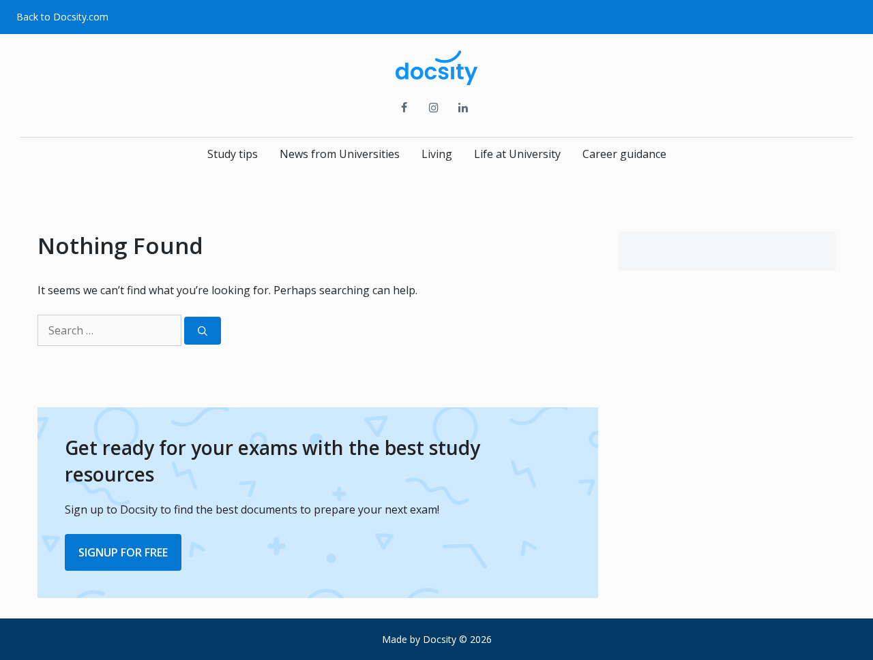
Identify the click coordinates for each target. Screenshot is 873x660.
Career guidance (624, 153)
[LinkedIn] (463, 108)
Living (436, 153)
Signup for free (123, 552)
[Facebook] (404, 108)
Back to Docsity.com (62, 16)
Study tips (232, 153)
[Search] (202, 331)
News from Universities (340, 153)
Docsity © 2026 (457, 639)
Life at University (517, 153)
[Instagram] (433, 108)
